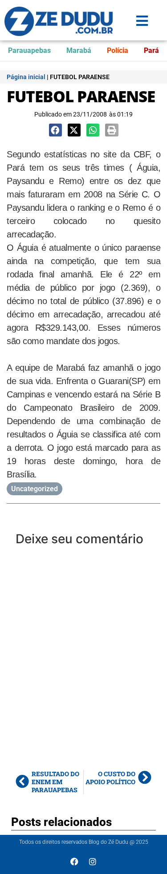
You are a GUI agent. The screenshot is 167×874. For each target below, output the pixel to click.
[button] (55, 130)
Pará (151, 50)
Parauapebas (29, 50)
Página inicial (26, 76)
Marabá (78, 50)
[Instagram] (93, 862)
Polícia (117, 50)
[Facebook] (74, 862)
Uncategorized (34, 489)
